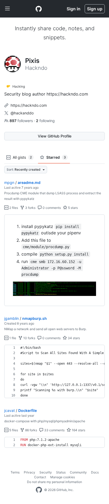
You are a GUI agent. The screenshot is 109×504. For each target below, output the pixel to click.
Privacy (29, 472)
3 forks (29, 208)
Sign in (73, 8)
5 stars (72, 208)
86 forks (30, 430)
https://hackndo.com (29, 105)
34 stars (73, 338)
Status (61, 472)
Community (78, 472)
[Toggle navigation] (7, 8)
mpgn (9, 182)
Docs (95, 472)
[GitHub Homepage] (39, 489)
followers (22, 120)
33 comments (54, 430)
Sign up (94, 8)
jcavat (9, 410)
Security (45, 472)
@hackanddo (22, 113)
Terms (15, 472)
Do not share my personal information (54, 482)
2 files (13, 208)
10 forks (28, 338)
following (45, 120)
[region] (54, 260)
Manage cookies (62, 477)
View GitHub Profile (54, 136)
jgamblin (11, 318)
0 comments (51, 208)
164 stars (78, 430)
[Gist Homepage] (38, 9)
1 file (12, 338)
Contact (40, 477)
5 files (13, 430)
